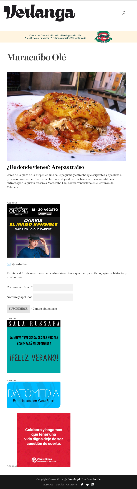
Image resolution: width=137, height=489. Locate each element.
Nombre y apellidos (19, 297)
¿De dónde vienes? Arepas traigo (45, 167)
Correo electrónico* (20, 287)
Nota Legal (74, 479)
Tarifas (60, 484)
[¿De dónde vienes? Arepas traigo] (66, 116)
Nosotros (48, 484)
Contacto (71, 484)
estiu (98, 479)
